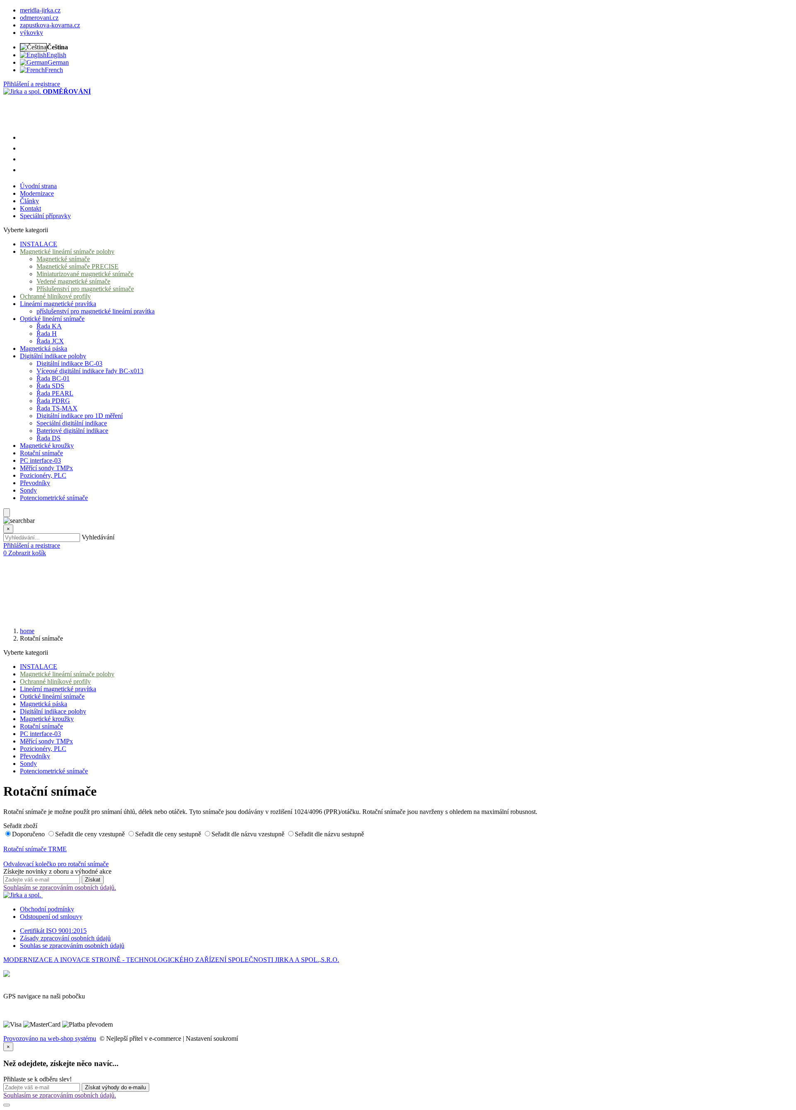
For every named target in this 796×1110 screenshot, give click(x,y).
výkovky (31, 32)
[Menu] (6, 512)
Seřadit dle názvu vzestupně (248, 834)
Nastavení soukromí (212, 1038)
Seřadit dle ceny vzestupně (90, 834)
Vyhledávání (98, 537)
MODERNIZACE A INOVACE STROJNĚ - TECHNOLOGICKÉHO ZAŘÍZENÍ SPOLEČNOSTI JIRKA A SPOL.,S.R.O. (171, 959)
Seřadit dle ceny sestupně (169, 834)
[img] (23, 91)
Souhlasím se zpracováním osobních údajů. (59, 887)
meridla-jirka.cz (40, 10)
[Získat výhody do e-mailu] (6, 1105)
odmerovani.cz (39, 17)
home (27, 630)
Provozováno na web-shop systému (49, 1038)
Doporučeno (29, 834)
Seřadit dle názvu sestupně (329, 834)
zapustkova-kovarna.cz (50, 25)
